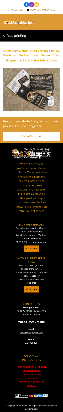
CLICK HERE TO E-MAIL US (42, 10)
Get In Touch (29, 136)
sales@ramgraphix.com (31, 332)
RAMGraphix (21, 405)
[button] (58, 21)
